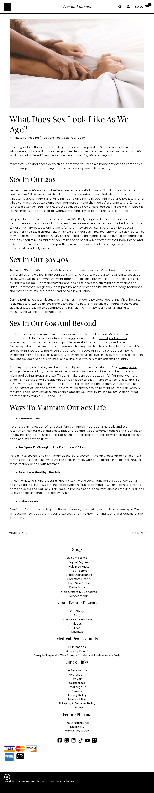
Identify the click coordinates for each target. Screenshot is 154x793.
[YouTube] (87, 740)
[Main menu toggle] (7, 6)
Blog (77, 615)
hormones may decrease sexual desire (86, 299)
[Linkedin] (73, 740)
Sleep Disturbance (79, 575)
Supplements (79, 596)
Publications (77, 647)
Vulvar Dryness (78, 566)
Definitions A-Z (77, 670)
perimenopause (90, 287)
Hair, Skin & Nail (79, 583)
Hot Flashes (78, 570)
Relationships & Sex (55, 137)
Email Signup (77, 687)
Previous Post (15, 532)
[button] (120, 6)
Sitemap (77, 707)
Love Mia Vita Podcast (77, 619)
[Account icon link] (128, 6)
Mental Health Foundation (108, 236)
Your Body (77, 137)
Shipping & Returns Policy (77, 703)
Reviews (77, 632)
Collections (77, 587)
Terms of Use (77, 699)
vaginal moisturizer (25, 379)
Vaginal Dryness (79, 562)
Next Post (141, 532)
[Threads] (94, 740)
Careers (77, 691)
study (120, 384)
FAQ (77, 627)
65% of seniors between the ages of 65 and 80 (77, 350)
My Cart (77, 678)
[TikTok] (80, 740)
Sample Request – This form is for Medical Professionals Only (77, 655)
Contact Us (77, 683)
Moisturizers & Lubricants (79, 592)
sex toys (67, 513)
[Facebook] (59, 740)
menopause (127, 367)
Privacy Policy (77, 695)
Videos (77, 623)
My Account (77, 674)
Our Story (77, 611)
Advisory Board (77, 651)
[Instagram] (66, 740)
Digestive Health (78, 579)
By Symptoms (77, 557)
